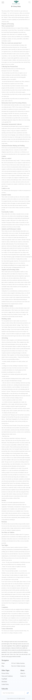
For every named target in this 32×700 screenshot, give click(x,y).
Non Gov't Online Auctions (18, 666)
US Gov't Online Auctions (18, 663)
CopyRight (4, 679)
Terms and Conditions (7, 676)
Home (3, 663)
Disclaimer (4, 681)
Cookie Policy (5, 684)
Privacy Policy (5, 673)
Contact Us (23, 676)
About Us (22, 673)
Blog (3, 666)
